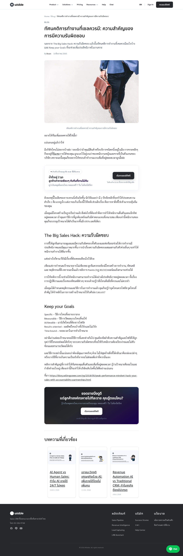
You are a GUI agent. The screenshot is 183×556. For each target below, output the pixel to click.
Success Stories (142, 520)
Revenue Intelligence (121, 525)
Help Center (140, 530)
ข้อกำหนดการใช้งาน (162, 525)
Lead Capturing (118, 530)
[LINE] (16, 528)
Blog (53, 16)
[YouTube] (21, 528)
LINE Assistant (118, 535)
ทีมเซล (56, 153)
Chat (111, 4)
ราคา (137, 525)
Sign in (150, 4)
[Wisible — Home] (16, 5)
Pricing (80, 4)
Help (104, 4)
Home (46, 16)
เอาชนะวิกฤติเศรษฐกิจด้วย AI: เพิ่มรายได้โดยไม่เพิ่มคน (91, 479)
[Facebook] (11, 528)
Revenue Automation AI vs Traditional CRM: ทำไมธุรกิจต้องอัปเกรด (123, 481)
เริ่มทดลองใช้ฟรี (123, 175)
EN (140, 4)
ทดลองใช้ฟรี (164, 4)
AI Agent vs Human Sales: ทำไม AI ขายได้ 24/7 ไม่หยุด (59, 479)
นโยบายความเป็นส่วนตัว (163, 520)
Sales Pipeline (118, 520)
